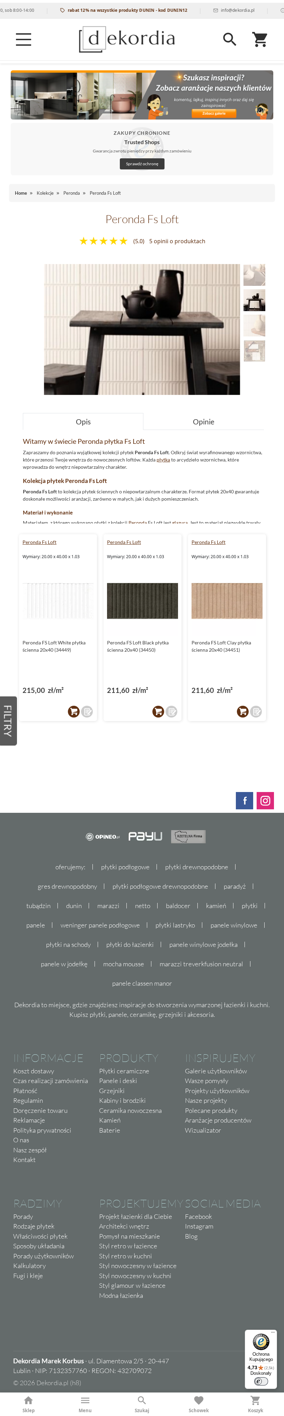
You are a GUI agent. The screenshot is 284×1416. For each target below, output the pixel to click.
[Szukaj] (230, 39)
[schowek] (87, 712)
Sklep (29, 1410)
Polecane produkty (211, 1110)
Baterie (109, 1130)
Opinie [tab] (203, 421)
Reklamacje (29, 1120)
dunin (74, 906)
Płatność (25, 1091)
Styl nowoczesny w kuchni (135, 1276)
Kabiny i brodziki (122, 1100)
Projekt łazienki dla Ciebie (135, 1216)
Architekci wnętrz (124, 1226)
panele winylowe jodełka (203, 944)
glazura (180, 523)
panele (35, 925)
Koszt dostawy (33, 1071)
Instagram (199, 1226)
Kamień (110, 1120)
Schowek (199, 1410)
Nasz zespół (30, 1150)
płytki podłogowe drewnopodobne (160, 886)
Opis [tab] (83, 421)
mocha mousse (123, 964)
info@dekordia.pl (222, 10)
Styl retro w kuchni (125, 1256)
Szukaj (142, 1410)
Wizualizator (203, 1130)
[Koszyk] (260, 39)
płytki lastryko (175, 925)
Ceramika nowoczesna (130, 1110)
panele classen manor (142, 983)
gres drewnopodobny (67, 886)
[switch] (261, 1381)
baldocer (178, 906)
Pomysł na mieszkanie (129, 1236)
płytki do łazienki (130, 944)
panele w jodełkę (64, 964)
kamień (216, 906)
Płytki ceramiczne (124, 1071)
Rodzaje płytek (33, 1226)
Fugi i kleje (28, 1276)
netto (142, 906)
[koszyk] (74, 712)
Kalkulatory (29, 1265)
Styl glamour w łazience (132, 1285)
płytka (163, 460)
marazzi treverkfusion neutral (201, 964)
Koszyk (255, 1410)
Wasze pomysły (206, 1080)
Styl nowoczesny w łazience (138, 1265)
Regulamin (28, 1100)
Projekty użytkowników (217, 1091)
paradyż (235, 886)
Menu (85, 1410)
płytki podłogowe (125, 867)
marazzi (108, 906)
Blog (191, 1236)
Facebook (198, 1216)
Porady (23, 1216)
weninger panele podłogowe (100, 925)
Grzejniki (112, 1091)
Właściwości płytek (40, 1236)
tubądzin (38, 906)
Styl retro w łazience (128, 1246)
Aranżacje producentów (218, 1120)
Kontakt (24, 1159)
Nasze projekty (206, 1100)
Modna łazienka (121, 1295)
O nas (21, 1140)
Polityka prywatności (42, 1130)
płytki (250, 906)
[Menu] (23, 39)
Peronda (137, 523)
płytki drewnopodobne (196, 867)
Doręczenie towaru (40, 1110)
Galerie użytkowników (216, 1071)
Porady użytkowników (43, 1256)
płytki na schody (68, 944)
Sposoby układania (38, 1246)
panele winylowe (234, 925)
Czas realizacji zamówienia (50, 1080)
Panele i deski (118, 1080)
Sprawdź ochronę (142, 163)
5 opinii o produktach (177, 241)
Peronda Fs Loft (39, 542)
